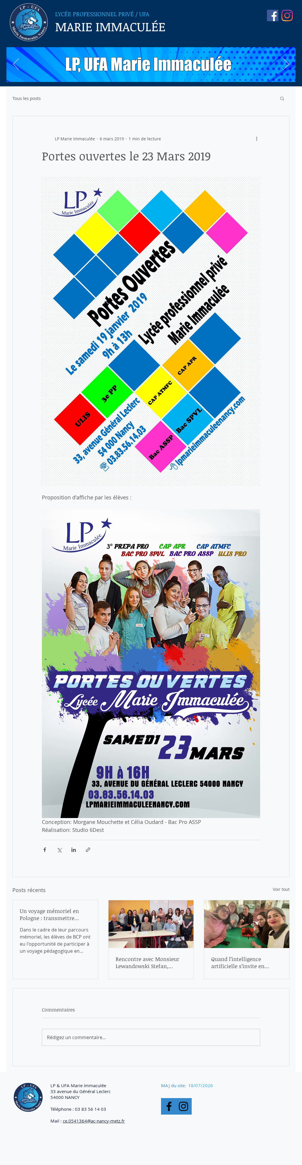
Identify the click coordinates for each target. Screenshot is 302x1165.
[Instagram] (287, 15)
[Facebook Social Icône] (272, 15)
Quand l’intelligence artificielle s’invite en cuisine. (238, 962)
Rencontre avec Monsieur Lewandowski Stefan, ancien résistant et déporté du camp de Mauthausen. (149, 962)
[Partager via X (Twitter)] (59, 850)
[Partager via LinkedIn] (73, 850)
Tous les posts (26, 98)
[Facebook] (169, 1106)
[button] (282, 98)
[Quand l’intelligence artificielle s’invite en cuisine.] (246, 924)
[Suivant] (286, 64)
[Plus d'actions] (256, 138)
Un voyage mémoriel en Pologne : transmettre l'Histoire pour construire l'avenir (51, 914)
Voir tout (281, 889)
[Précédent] (16, 64)
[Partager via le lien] (88, 850)
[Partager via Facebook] (44, 850)
